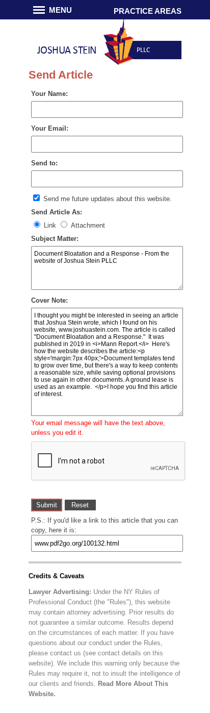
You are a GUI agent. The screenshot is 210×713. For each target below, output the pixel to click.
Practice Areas (147, 11)
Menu (60, 10)
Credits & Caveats (56, 576)
